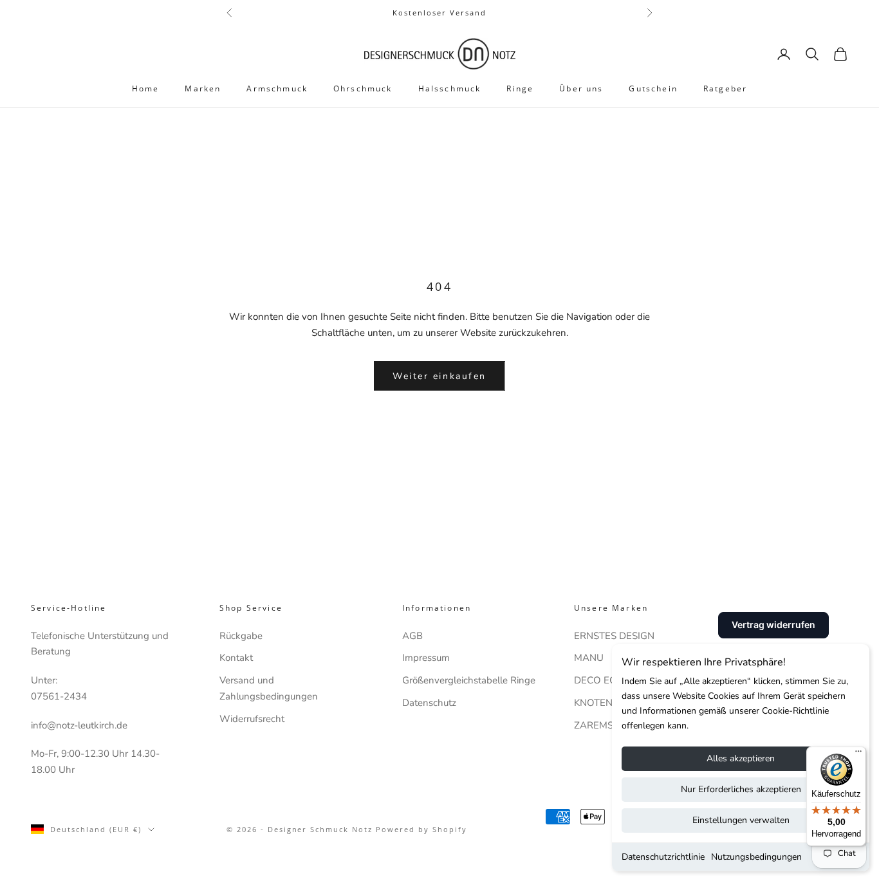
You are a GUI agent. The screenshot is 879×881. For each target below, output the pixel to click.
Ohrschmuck (363, 88)
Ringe (519, 88)
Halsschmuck (449, 88)
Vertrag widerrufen (773, 624)
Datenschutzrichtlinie (663, 857)
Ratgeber (725, 88)
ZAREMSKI (598, 725)
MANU (589, 657)
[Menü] (858, 754)
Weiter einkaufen (439, 376)
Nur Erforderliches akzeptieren (741, 789)
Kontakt (236, 657)
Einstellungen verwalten (741, 820)
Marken (203, 88)
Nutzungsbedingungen (756, 857)
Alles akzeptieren (741, 758)
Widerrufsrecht (251, 718)
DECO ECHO (602, 680)
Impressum (426, 657)
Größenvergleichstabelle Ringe (468, 680)
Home (146, 88)
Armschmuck (277, 88)
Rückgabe (241, 635)
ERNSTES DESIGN (614, 635)
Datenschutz (429, 702)
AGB (412, 635)
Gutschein (653, 88)
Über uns (581, 88)
